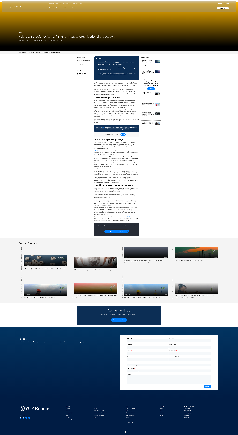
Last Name (172, 338)
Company (129, 356)
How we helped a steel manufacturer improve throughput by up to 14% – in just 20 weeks (148, 114)
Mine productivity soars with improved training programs (147, 123)
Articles (28, 52)
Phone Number (172, 344)
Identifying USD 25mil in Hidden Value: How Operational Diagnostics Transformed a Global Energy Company (148, 63)
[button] (78, 73)
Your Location (172, 350)
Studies (96, 157)
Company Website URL (174, 356)
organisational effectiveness (126, 217)
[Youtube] (29, 418)
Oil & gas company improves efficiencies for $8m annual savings (148, 104)
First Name (129, 338)
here (103, 127)
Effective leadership (100, 151)
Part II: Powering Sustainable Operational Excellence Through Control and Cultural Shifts (148, 71)
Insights (24, 52)
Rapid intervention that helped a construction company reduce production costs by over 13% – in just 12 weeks (147, 95)
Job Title (129, 350)
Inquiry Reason (130, 368)
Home (20, 52)
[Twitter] (23, 418)
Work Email (130, 344)
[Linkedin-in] (26, 418)
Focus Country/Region (132, 362)
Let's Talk (151, 88)
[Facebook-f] (20, 418)
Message (129, 374)
